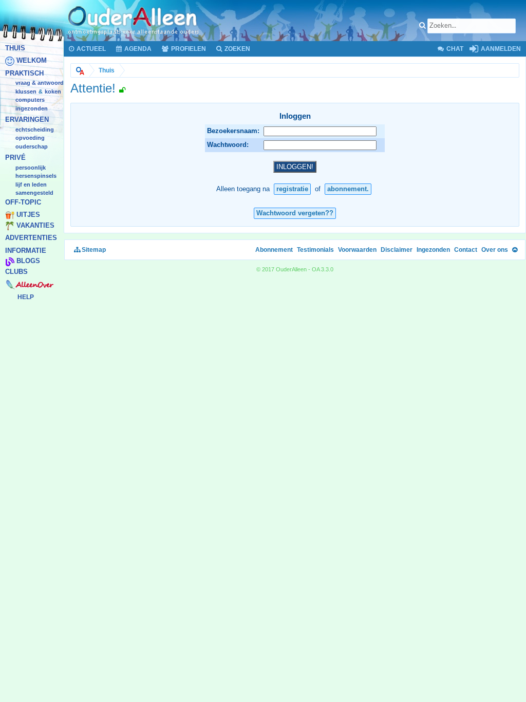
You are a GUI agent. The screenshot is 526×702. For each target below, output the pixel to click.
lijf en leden (31, 184)
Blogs (28, 261)
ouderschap (31, 146)
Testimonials (315, 249)
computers (30, 100)
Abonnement (274, 249)
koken (53, 91)
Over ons (494, 249)
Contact (465, 249)
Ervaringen (27, 120)
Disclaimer (396, 249)
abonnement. (348, 189)
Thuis (15, 48)
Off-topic (23, 202)
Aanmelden (500, 48)
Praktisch (24, 73)
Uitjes (28, 215)
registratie (292, 189)
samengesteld (34, 193)
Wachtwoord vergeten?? (294, 213)
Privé (15, 158)
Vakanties (35, 225)
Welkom (31, 61)
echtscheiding (34, 129)
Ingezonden (31, 108)
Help (25, 297)
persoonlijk (30, 167)
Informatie (25, 250)
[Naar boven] (514, 249)
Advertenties (31, 238)
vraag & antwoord (39, 83)
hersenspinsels (36, 176)
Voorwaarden (357, 249)
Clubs (16, 271)
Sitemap (93, 249)
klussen (25, 91)
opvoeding (30, 138)
